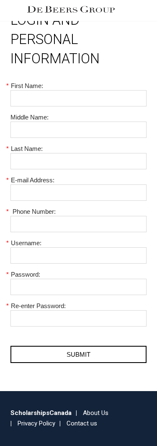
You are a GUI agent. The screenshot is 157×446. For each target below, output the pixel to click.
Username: (25, 242)
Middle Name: (29, 117)
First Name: (26, 85)
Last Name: (26, 148)
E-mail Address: (32, 180)
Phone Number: (33, 211)
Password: (25, 274)
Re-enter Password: (38, 305)
